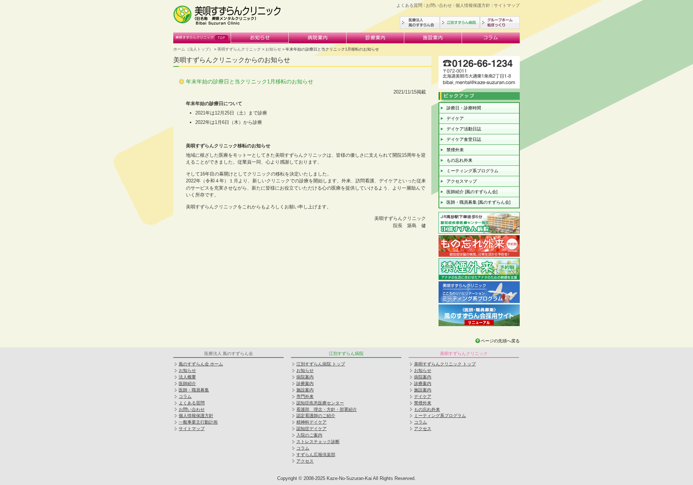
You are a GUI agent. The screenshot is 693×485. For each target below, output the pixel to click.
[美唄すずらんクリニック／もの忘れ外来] (479, 256)
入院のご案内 (309, 435)
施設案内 (433, 38)
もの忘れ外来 (459, 160)
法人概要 (187, 377)
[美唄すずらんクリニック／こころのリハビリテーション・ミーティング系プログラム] (479, 302)
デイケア (455, 118)
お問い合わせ (439, 5)
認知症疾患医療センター (320, 403)
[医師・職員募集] (479, 325)
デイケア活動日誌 (463, 128)
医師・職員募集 (194, 390)
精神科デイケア (311, 422)
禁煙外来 (455, 149)
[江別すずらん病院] (479, 232)
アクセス (305, 461)
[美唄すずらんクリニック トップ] (227, 23)
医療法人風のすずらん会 (420, 22)
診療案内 (375, 38)
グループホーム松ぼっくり (500, 22)
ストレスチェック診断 (318, 441)
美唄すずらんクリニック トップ (445, 364)
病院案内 (317, 38)
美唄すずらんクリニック (202, 38)
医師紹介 (187, 383)
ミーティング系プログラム (472, 170)
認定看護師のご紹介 (315, 415)
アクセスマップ (461, 181)
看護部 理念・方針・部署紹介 (326, 409)
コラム (491, 38)
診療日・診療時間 (463, 108)
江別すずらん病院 (460, 22)
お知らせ (260, 38)
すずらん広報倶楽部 (315, 454)
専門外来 (305, 396)
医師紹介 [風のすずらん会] (471, 191)
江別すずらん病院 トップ (320, 364)
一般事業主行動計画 (198, 422)
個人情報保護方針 (473, 5)
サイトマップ (507, 5)
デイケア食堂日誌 (463, 139)
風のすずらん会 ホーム (201, 364)
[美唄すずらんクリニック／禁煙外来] (479, 279)
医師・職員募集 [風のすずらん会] (478, 202)
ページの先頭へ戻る (500, 340)
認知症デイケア (311, 428)
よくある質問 (409, 5)
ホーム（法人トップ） (193, 49)
